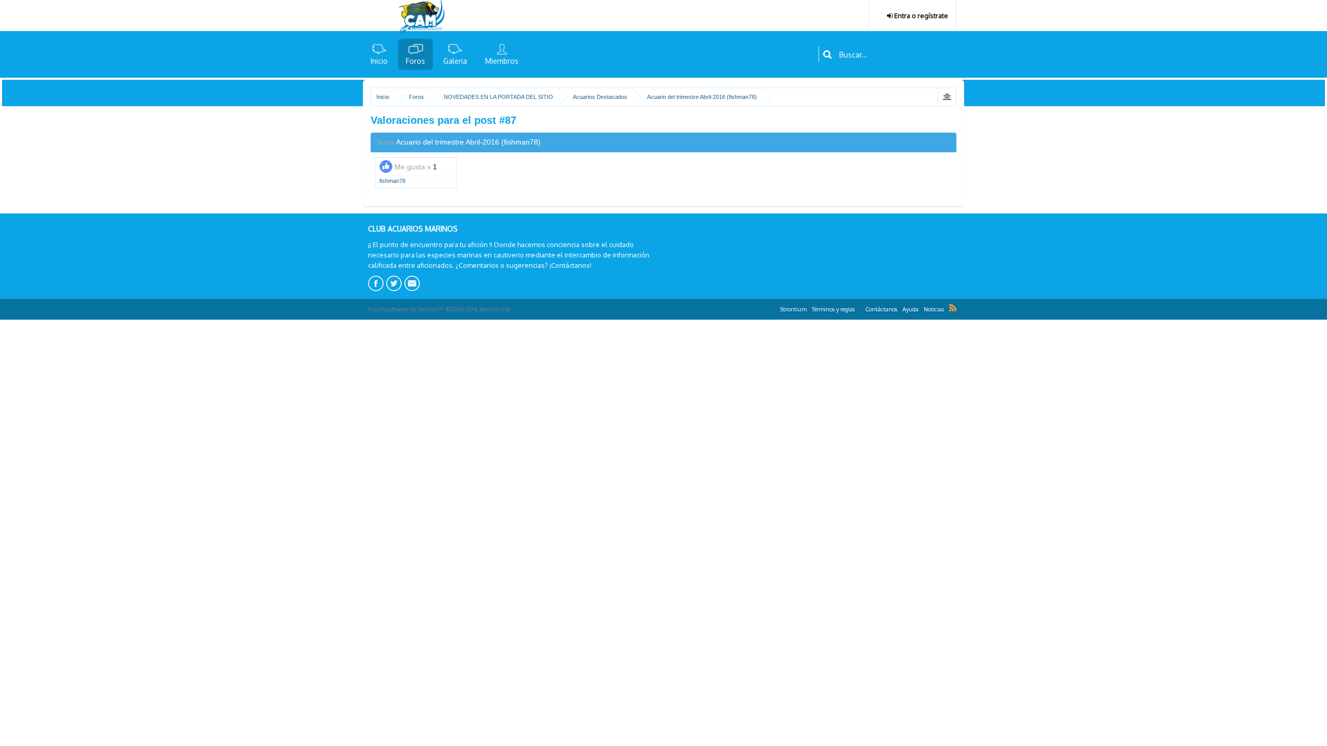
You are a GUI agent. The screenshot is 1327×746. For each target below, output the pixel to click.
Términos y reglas (833, 309)
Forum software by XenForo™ (440, 309)
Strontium (793, 309)
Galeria (455, 60)
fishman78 (392, 181)
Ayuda (910, 309)
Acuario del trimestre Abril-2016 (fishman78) (468, 142)
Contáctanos (881, 309)
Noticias (934, 309)
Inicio (379, 60)
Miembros (501, 60)
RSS (952, 307)
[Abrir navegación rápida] (947, 97)
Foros (415, 60)
